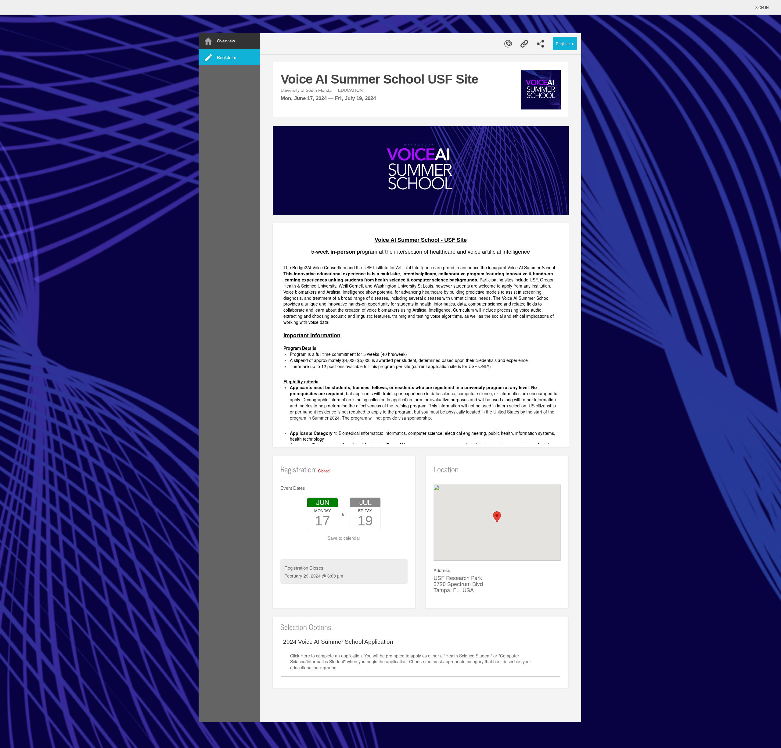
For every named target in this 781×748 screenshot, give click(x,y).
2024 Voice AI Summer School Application (338, 642)
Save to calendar (344, 538)
